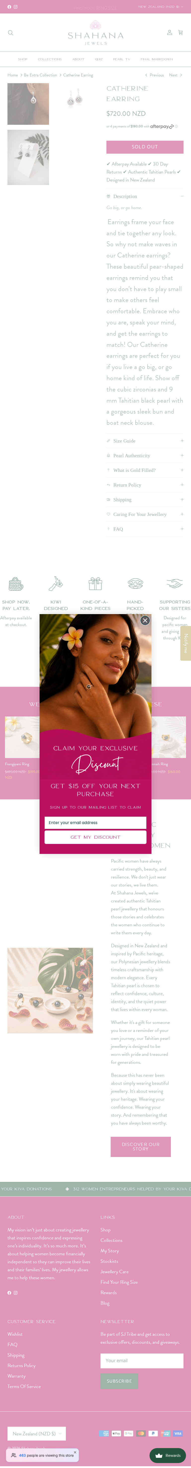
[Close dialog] (145, 620)
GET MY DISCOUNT (95, 837)
